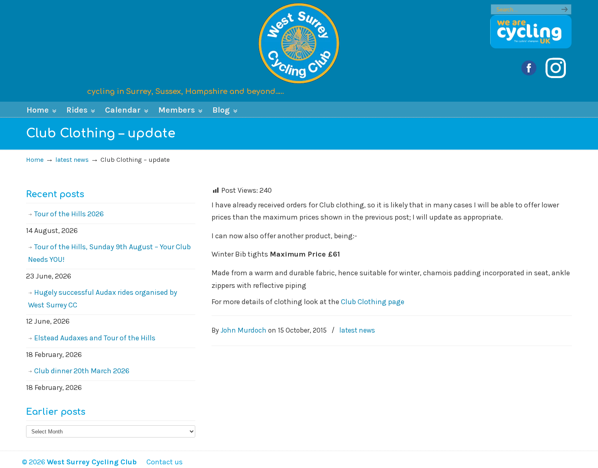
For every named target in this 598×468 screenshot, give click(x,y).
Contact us (160, 461)
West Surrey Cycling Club (299, 43)
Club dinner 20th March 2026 (81, 370)
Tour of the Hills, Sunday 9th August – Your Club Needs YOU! (109, 253)
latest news (72, 159)
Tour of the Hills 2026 (69, 213)
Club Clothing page (372, 301)
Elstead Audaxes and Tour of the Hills (94, 337)
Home (35, 159)
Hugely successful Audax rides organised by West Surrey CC (102, 298)
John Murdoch (243, 330)
